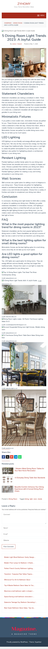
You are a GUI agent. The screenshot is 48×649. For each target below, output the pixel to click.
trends (40, 499)
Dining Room (13, 499)
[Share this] (3, 457)
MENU (42, 15)
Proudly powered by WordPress (17, 642)
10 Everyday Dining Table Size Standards (30, 477)
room (35, 499)
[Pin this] (11, 457)
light (31, 499)
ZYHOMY (24, 4)
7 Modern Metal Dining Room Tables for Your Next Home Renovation (29, 469)
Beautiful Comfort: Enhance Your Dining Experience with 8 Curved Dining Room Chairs (29, 489)
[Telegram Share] (15, 457)
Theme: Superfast (35, 642)
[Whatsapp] (20, 457)
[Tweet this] (7, 457)
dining (27, 499)
